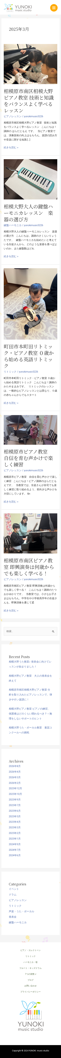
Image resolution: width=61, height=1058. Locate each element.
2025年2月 (15, 833)
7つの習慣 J (30, 974)
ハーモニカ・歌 (30, 962)
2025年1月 (15, 838)
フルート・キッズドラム (30, 968)
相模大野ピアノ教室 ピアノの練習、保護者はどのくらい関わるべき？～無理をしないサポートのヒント (30, 713)
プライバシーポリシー (30, 992)
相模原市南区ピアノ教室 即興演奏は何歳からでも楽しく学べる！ (29, 567)
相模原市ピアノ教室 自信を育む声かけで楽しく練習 (28, 458)
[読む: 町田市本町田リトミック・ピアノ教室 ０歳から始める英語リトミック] (30, 303)
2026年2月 (15, 782)
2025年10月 (15, 794)
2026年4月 (15, 771)
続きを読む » (11, 147)
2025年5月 (15, 816)
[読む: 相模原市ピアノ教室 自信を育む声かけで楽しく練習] (30, 429)
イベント (14, 889)
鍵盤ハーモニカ (13, 225)
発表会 (12, 916)
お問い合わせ (30, 986)
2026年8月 (15, 766)
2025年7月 (15, 805)
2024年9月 (15, 844)
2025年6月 (15, 810)
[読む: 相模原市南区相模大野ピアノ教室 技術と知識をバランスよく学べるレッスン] (30, 63)
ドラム (12, 894)
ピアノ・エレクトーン (30, 950)
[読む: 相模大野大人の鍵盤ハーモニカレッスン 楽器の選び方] (30, 179)
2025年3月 (15, 827)
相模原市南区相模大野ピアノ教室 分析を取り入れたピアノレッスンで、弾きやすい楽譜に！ (30, 694)
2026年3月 (15, 777)
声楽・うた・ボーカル (21, 911)
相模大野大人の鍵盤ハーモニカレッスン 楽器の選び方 (28, 213)
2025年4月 (15, 821)
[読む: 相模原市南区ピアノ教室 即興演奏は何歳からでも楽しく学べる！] (30, 533)
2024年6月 (15, 855)
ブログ (30, 980)
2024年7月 (15, 849)
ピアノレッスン (13, 116)
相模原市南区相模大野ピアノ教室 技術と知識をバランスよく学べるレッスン (29, 100)
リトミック (10, 371)
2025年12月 (15, 788)
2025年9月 (15, 799)
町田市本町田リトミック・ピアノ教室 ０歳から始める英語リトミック (29, 356)
